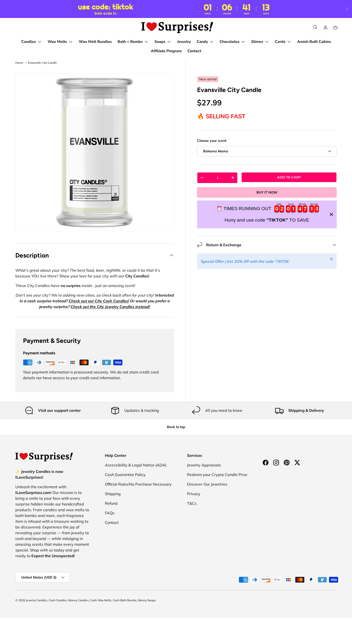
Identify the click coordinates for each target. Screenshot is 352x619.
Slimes (257, 41)
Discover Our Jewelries (207, 484)
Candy (202, 41)
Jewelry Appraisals (204, 465)
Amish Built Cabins (314, 41)
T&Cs (192, 503)
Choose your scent (211, 140)
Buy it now (267, 192)
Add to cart (289, 177)
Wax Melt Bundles (95, 41)
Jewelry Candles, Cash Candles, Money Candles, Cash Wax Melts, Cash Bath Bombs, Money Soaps (91, 600)
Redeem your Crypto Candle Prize (217, 474)
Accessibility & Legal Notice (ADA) (135, 465)
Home (19, 62)
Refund (111, 503)
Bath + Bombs (130, 41)
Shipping (113, 493)
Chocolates (229, 41)
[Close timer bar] (347, 9)
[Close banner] (331, 214)
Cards (280, 41)
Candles (28, 41)
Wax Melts (57, 41)
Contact (194, 51)
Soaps (159, 41)
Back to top (176, 427)
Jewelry (184, 41)
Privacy (193, 493)
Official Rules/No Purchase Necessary (138, 484)
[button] (335, 27)
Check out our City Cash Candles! (99, 300)
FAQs (109, 512)
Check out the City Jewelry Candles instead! (110, 306)
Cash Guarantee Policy (125, 474)
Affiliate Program (166, 51)
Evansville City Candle (42, 62)
